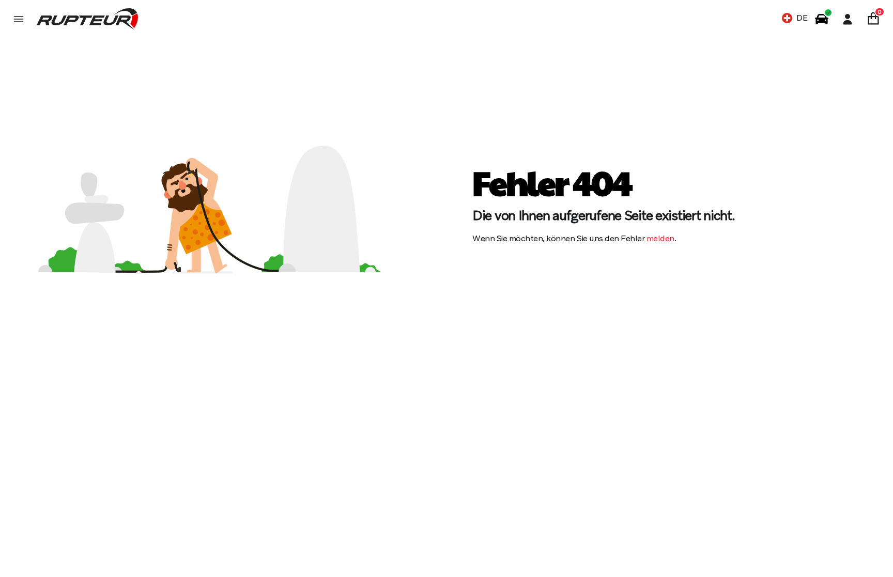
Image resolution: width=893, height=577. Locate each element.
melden (660, 238)
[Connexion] (847, 19)
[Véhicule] (822, 19)
